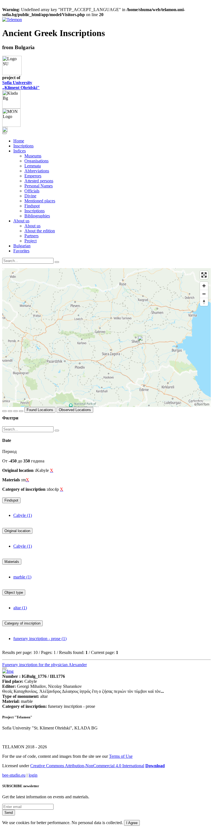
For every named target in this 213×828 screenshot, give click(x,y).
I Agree (132, 823)
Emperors (32, 175)
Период (9, 451)
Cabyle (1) (22, 515)
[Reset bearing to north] (204, 302)
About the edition (39, 230)
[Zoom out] (204, 294)
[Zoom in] (204, 286)
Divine (30, 195)
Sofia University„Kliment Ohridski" (21, 85)
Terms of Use (121, 756)
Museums (32, 155)
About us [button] (21, 220)
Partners (31, 235)
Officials (31, 190)
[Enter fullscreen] (204, 275)
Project (30, 240)
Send (8, 813)
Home (18, 141)
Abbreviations (36, 170)
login (33, 775)
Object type (13, 592)
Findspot (32, 205)
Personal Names (38, 185)
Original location (17, 531)
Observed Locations (75, 410)
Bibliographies (37, 215)
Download (155, 765)
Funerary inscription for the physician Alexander (44, 664)
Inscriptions (23, 146)
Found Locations (40, 410)
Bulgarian (22, 245)
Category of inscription (22, 623)
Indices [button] (19, 151)
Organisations (36, 160)
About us (32, 225)
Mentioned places (39, 200)
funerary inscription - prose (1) (40, 638)
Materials (11, 562)
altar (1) (20, 607)
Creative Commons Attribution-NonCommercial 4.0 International (87, 765)
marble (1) (22, 577)
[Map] (106, 337)
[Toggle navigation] (4, 133)
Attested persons (38, 180)
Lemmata (32, 165)
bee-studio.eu (14, 775)
